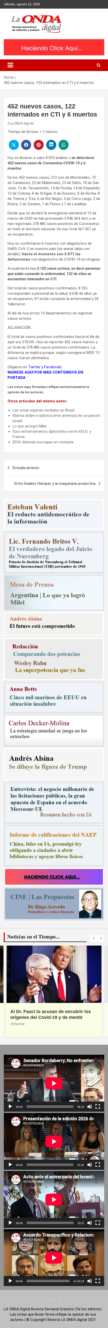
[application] (54, 1083)
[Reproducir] (10, 1106)
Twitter (34, 367)
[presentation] (93, 938)
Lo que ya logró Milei (29, 426)
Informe (18, 1024)
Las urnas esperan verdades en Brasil (43, 410)
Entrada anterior (26, 468)
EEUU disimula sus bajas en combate (43, 442)
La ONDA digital (21, 123)
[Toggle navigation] (10, 65)
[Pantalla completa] (97, 1106)
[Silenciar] (89, 1106)
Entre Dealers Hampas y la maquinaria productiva (54, 483)
